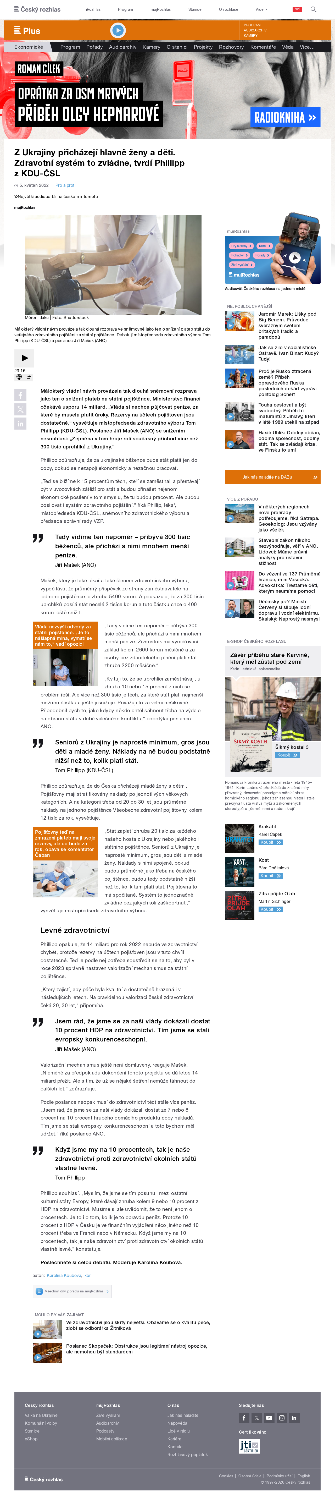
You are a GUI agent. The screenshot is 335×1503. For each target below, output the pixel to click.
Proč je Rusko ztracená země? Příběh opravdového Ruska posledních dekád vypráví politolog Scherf (288, 383)
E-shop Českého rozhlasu (257, 641)
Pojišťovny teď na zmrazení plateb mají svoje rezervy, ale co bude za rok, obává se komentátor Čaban (65, 843)
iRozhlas (93, 9)
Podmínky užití (279, 1476)
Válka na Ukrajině (41, 1415)
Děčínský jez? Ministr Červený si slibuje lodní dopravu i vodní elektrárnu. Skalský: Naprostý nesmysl (289, 610)
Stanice (195, 9)
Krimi (262, 246)
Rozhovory (231, 47)
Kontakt (175, 1446)
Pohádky (237, 255)
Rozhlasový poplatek (188, 1454)
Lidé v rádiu (179, 1431)
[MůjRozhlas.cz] (24, 208)
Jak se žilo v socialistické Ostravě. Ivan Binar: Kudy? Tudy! (289, 353)
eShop (31, 1438)
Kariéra (174, 1438)
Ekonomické (28, 47)
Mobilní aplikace (111, 1438)
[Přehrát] (24, 358)
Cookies (226, 1476)
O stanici (177, 47)
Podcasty (105, 1431)
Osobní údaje (250, 1476)
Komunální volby (41, 1423)
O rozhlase (228, 9)
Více (307, 47)
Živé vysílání (240, 265)
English (304, 1476)
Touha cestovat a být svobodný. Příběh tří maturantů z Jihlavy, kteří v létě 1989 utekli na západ (289, 413)
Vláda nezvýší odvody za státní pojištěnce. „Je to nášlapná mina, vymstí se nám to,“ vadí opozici (63, 635)
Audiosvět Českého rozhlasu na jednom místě (265, 289)
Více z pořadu (242, 499)
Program (125, 9)
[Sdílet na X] (20, 409)
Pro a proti (65, 185)
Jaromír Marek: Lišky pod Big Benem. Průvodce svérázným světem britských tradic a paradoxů (288, 325)
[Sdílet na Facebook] (20, 395)
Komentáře (263, 47)
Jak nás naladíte (183, 1415)
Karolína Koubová (64, 1275)
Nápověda (177, 1423)
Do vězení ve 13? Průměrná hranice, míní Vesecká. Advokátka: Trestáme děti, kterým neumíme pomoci (290, 582)
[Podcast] (19, 377)
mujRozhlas (161, 9)
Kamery (251, 35)
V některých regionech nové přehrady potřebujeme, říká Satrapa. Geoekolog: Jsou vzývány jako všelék (289, 518)
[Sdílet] (28, 377)
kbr (88, 1275)
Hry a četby (239, 246)
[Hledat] (313, 9)
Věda (288, 47)
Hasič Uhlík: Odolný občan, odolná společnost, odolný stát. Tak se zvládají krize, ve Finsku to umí (289, 441)
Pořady (94, 47)
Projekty (203, 47)
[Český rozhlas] (37, 9)
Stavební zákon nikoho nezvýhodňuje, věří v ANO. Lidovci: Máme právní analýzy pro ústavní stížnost (288, 551)
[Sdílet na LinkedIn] (20, 424)
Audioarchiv (255, 30)
